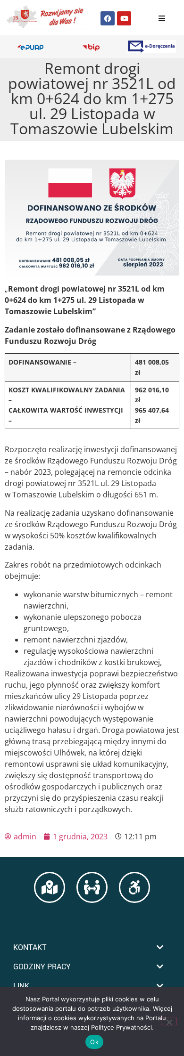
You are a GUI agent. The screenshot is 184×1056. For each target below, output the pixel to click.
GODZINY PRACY (42, 966)
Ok (94, 1042)
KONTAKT (30, 947)
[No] (169, 1021)
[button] (92, 947)
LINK (21, 986)
